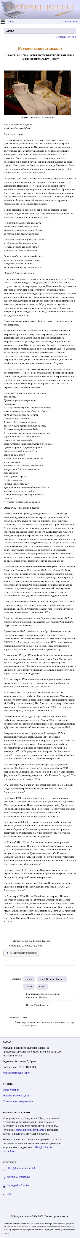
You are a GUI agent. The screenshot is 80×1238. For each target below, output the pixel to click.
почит (29, 979)
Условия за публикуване (16, 1095)
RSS (9, 1193)
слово (29, 986)
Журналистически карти (16, 1073)
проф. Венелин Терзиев (52, 979)
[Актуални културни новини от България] (40, 9)
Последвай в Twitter (18, 1185)
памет (42, 986)
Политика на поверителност (18, 1101)
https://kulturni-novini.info (30, 1129)
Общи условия (11, 1089)
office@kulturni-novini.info (21, 1168)
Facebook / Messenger (18, 1176)
